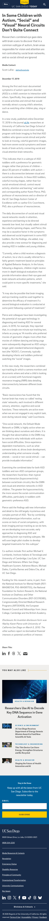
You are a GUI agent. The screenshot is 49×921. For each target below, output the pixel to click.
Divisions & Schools (23, 907)
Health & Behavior (24, 701)
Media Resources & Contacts (13, 853)
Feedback (43, 917)
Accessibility (26, 917)
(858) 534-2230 (8, 842)
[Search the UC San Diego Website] (44, 4)
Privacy (35, 917)
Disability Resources (10, 869)
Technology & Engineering (29, 744)
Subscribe (24, 814)
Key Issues (6, 891)
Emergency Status (9, 864)
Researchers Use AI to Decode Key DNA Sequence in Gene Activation (24, 712)
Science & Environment (27, 725)
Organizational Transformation (14, 880)
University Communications (13, 885)
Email (5, 801)
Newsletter (6, 858)
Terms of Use (15, 917)
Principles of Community (11, 875)
